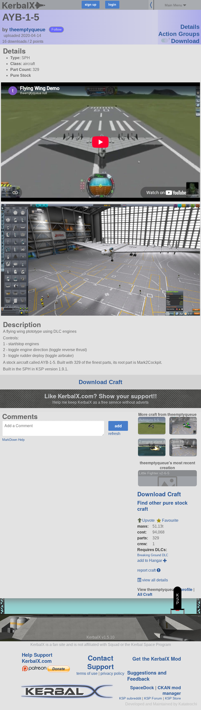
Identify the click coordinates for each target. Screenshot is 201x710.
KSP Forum (153, 698)
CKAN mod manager (169, 690)
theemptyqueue (27, 29)
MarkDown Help (13, 440)
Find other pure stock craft (162, 505)
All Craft (144, 594)
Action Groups (179, 34)
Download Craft (100, 382)
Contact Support (100, 662)
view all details (154, 580)
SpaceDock (142, 687)
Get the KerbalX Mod (156, 658)
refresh (114, 434)
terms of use (87, 673)
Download (185, 41)
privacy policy (112, 673)
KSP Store (173, 698)
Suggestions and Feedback (146, 675)
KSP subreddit (130, 698)
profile (186, 589)
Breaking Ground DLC (152, 555)
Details (190, 26)
